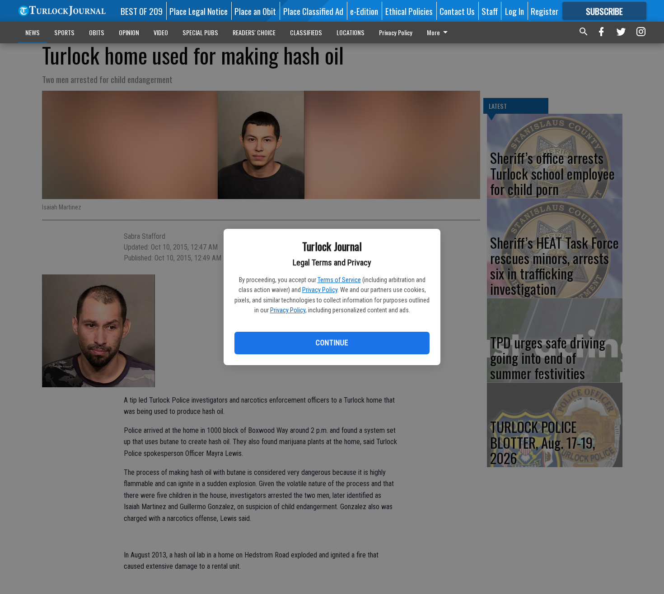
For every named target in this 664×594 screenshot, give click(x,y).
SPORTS (64, 32)
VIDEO (161, 32)
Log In (514, 11)
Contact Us (457, 11)
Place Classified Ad (313, 11)
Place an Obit (255, 11)
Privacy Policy (319, 289)
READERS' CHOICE (254, 32)
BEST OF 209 (142, 11)
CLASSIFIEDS (306, 32)
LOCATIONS (351, 32)
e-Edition (364, 11)
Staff (490, 11)
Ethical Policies (409, 11)
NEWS (32, 32)
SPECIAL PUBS (200, 32)
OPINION (129, 32)
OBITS (96, 32)
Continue (332, 343)
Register (544, 11)
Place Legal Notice (198, 11)
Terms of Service (339, 279)
